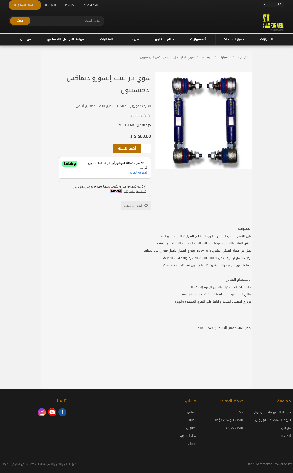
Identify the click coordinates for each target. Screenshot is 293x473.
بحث (20, 21)
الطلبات (191, 420)
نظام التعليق (164, 39)
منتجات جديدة (235, 428)
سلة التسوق (188, 436)
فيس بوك (62, 412)
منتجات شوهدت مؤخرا (229, 420)
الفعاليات (106, 39)
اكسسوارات (198, 39)
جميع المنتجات (234, 39)
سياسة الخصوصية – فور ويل (272, 412)
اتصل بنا (285, 436)
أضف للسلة (127, 148)
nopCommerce (260, 464)
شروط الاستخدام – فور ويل (273, 420)
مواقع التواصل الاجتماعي (65, 39)
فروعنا (134, 39)
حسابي (191, 412)
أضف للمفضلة (133, 205)
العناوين (191, 428)
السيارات (266, 39)
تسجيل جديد (91, 5)
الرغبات (192, 444)
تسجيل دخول (70, 5)
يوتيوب (52, 412)
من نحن (25, 39)
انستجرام (42, 412)
